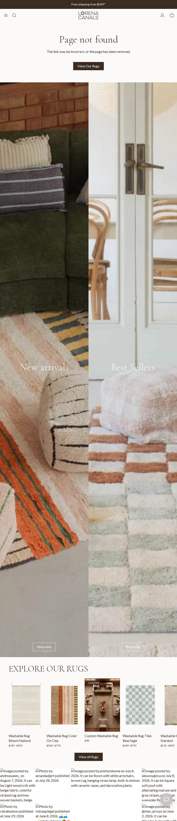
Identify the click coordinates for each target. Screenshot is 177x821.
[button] (17, 786)
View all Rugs (88, 757)
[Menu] (6, 15)
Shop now (44, 647)
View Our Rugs (88, 66)
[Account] (162, 15)
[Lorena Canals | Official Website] (88, 15)
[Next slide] (163, 713)
